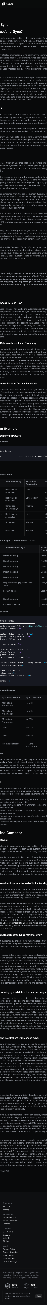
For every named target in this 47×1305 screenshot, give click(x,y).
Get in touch (8, 1232)
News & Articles (10, 1220)
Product (6, 1206)
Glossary (6, 1224)
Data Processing (10, 1258)
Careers (6, 1235)
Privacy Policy (9, 1249)
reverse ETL (9, 1151)
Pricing (6, 1209)
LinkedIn (6, 1238)
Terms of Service (10, 1252)
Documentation (9, 1217)
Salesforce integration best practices (20, 923)
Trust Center (8, 1255)
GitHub (6, 1241)
